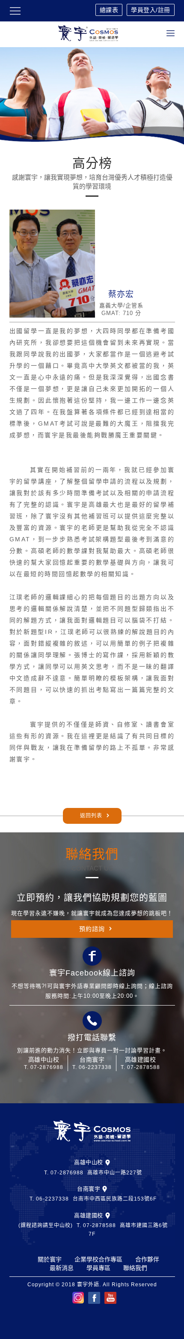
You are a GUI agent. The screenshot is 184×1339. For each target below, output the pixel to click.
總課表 (109, 9)
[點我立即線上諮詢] (92, 956)
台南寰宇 (88, 1189)
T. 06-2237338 (92, 1067)
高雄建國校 (88, 1215)
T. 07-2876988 (43, 1067)
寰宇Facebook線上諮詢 (92, 973)
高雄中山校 (88, 1162)
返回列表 (91, 816)
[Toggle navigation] (170, 33)
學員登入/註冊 (150, 9)
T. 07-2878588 (140, 1067)
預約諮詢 (92, 928)
